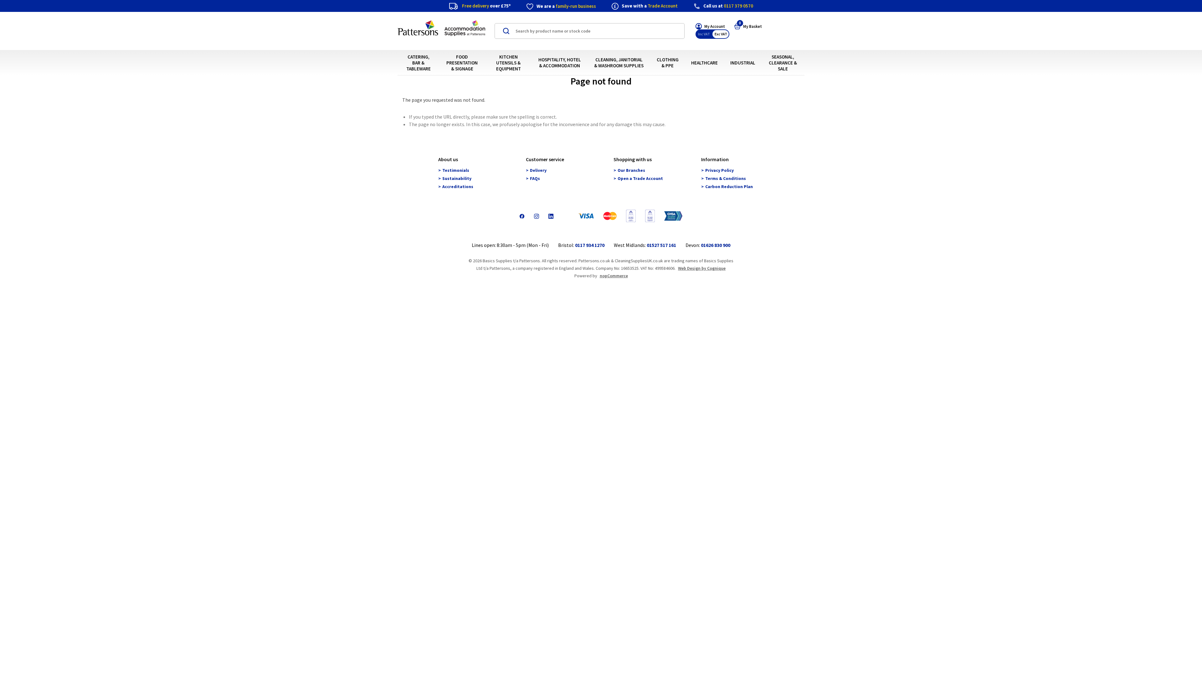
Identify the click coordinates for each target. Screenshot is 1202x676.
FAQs (535, 178)
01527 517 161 (661, 245)
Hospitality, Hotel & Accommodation (559, 63)
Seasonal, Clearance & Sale (783, 63)
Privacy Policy (719, 170)
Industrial (742, 63)
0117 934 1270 (589, 245)
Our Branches (631, 170)
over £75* (486, 6)
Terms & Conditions (725, 178)
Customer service (545, 159)
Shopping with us (633, 159)
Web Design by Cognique (702, 268)
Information (715, 159)
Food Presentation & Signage (462, 63)
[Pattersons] (441, 31)
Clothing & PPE (668, 63)
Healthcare (704, 63)
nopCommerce (614, 276)
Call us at (728, 6)
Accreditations (457, 186)
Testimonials (455, 170)
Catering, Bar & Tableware (418, 63)
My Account (714, 26)
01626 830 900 (715, 245)
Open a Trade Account (640, 178)
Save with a (650, 6)
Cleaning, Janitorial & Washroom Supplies (619, 63)
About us (448, 159)
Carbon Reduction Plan (729, 186)
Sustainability (456, 178)
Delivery (538, 170)
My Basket (750, 26)
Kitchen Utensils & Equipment (508, 63)
